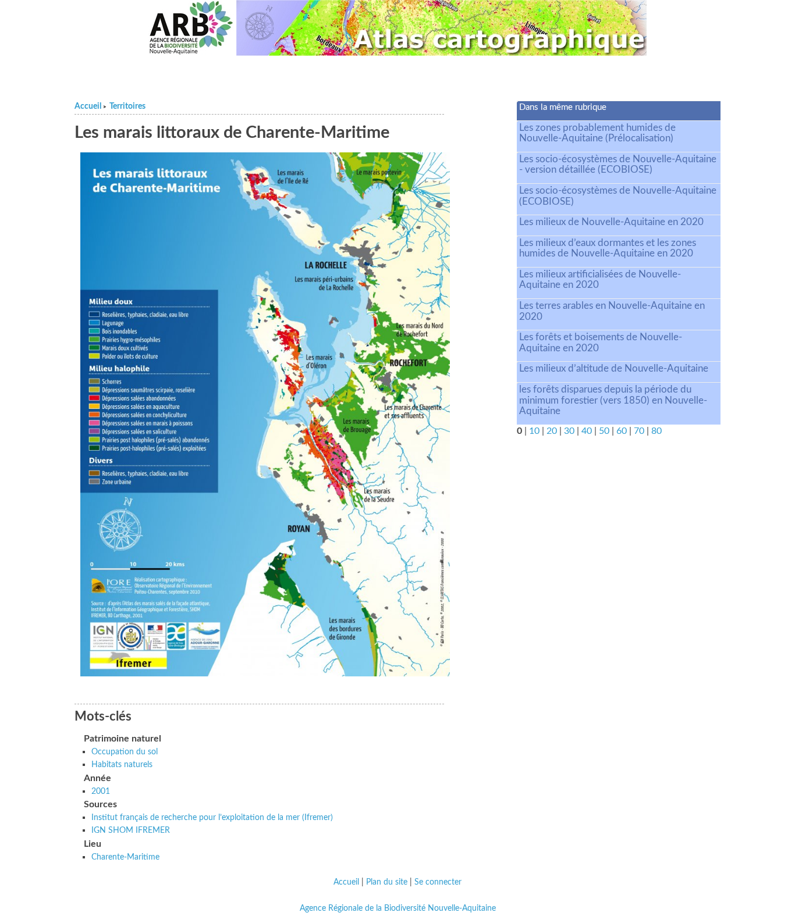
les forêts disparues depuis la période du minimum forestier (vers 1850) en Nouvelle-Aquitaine (613, 400)
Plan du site (386, 882)
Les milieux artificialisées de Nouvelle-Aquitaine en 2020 (600, 279)
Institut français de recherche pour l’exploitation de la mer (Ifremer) (212, 817)
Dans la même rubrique (562, 107)
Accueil (87, 106)
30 (569, 431)
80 (656, 431)
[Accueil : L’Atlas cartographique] (441, 28)
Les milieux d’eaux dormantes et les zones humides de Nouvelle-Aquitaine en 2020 (607, 248)
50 (604, 431)
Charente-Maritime (125, 857)
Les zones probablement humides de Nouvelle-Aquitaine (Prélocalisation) (597, 133)
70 (639, 431)
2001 (100, 791)
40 (586, 431)
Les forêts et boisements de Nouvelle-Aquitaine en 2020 (600, 342)
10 (534, 431)
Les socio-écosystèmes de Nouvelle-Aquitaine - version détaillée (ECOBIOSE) (617, 164)
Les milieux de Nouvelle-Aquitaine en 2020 (611, 222)
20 (551, 431)
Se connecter (438, 882)
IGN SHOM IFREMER (130, 830)
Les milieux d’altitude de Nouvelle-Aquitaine (613, 368)
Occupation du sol (124, 751)
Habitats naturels (121, 764)
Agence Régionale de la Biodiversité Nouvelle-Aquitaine (398, 908)
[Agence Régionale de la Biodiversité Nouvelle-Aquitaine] (191, 28)
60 (621, 431)
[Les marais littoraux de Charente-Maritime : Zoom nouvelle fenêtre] (265, 414)
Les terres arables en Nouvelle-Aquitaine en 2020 (612, 311)
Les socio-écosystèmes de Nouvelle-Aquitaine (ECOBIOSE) (617, 196)
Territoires (127, 106)
